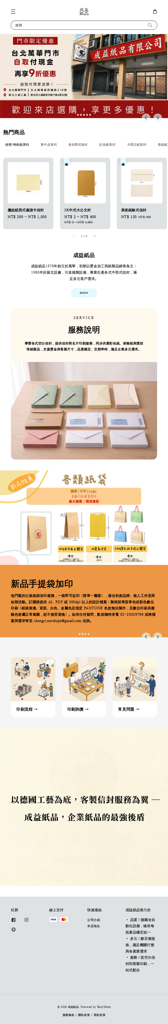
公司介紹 (93, 920)
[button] (13, 11)
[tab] (78, 115)
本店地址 (93, 926)
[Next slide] (157, 118)
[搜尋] (150, 25)
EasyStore (104, 1006)
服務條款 (69, 1015)
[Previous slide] (146, 118)
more (84, 292)
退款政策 (100, 1015)
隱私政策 (84, 1015)
